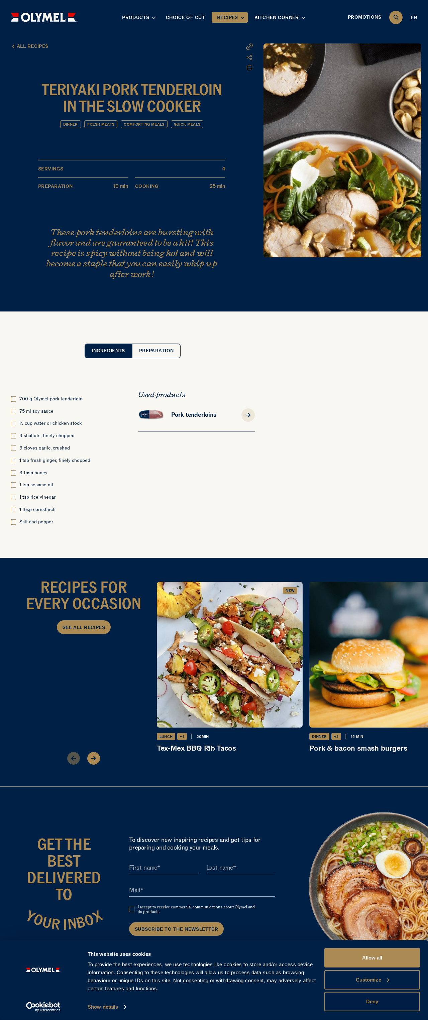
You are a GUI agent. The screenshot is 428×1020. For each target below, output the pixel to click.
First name (143, 868)
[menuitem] (212, 57)
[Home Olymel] (44, 17)
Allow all (372, 958)
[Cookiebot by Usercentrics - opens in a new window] (43, 1007)
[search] (396, 17)
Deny (372, 1001)
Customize (368, 979)
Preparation (156, 351)
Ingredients (108, 351)
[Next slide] (93, 758)
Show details (103, 1007)
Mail (134, 890)
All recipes (32, 46)
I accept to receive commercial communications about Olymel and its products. (196, 909)
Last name (219, 868)
